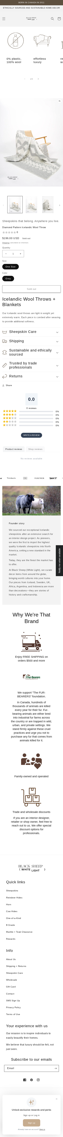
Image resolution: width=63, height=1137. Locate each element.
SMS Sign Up (13, 1000)
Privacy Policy (13, 1007)
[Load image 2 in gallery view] (31, 204)
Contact (10, 993)
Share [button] (9, 385)
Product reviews (13, 449)
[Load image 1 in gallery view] (14, 204)
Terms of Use (13, 1014)
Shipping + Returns (16, 966)
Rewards (10, 939)
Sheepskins (12, 890)
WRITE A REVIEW (31, 435)
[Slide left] (24, 79)
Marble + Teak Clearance (19, 932)
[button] (3, 18)
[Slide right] (38, 79)
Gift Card (11, 986)
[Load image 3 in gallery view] (47, 204)
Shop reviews (35, 449)
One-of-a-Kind (13, 918)
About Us (11, 959)
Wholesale (11, 980)
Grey (8, 278)
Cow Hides (11, 911)
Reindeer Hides (14, 897)
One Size (11, 266)
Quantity (6, 248)
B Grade (10, 925)
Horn (8, 904)
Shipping (5, 243)
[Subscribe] (55, 1068)
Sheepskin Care (14, 973)
